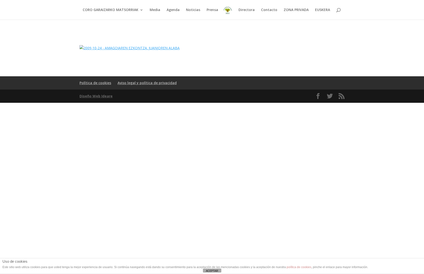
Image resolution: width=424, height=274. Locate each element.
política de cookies (299, 267)
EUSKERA (322, 10)
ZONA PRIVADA (296, 10)
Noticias (193, 10)
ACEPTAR (212, 270)
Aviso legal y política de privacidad (147, 82)
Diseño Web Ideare (96, 96)
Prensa (212, 10)
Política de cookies (95, 82)
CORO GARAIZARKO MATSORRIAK (110, 10)
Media (155, 10)
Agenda (173, 10)
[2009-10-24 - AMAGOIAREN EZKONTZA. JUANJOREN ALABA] (130, 48)
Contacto (269, 10)
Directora (246, 10)
